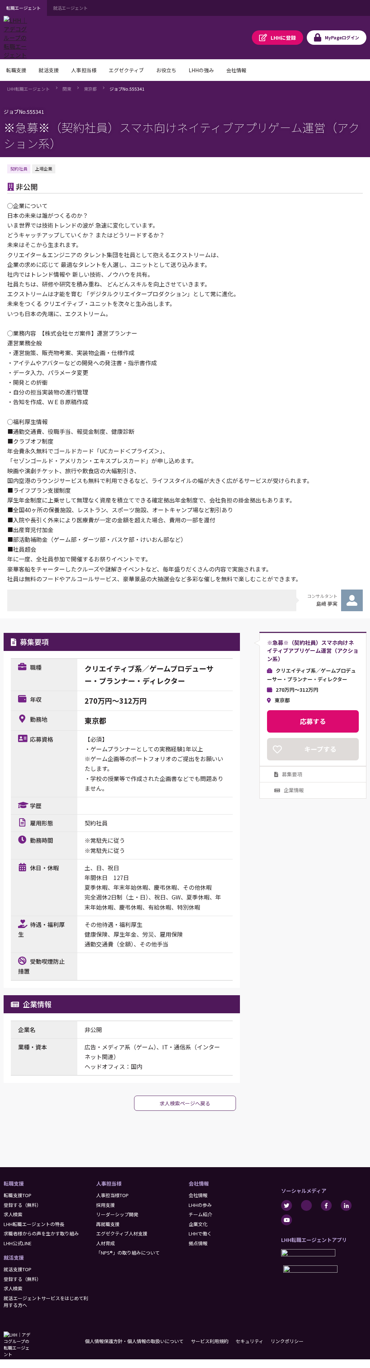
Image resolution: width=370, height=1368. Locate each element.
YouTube (286, 1219)
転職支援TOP (17, 1195)
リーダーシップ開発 (117, 1214)
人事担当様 (108, 1183)
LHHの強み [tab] (201, 70)
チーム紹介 (200, 1214)
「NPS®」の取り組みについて (128, 1252)
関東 (67, 89)
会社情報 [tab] (236, 70)
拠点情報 (198, 1243)
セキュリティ (249, 1341)
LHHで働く (200, 1233)
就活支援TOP (17, 1269)
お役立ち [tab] (166, 70)
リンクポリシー (287, 1341)
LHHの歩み (200, 1204)
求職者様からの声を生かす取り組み (41, 1233)
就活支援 (14, 1257)
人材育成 (105, 1243)
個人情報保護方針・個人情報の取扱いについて (134, 1341)
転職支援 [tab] (16, 70)
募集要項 (292, 774)
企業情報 (294, 790)
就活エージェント (70, 8)
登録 (283, 37)
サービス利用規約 (209, 1341)
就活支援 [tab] (49, 70)
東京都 (90, 89)
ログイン (342, 37)
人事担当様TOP (112, 1195)
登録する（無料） (22, 1204)
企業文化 (198, 1224)
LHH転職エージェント (28, 89)
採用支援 (105, 1204)
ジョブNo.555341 (127, 89)
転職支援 (14, 1183)
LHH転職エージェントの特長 (34, 1224)
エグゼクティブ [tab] (126, 70)
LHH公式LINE (17, 1243)
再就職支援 (108, 1224)
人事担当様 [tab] (83, 70)
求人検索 (13, 1214)
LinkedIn (346, 1205)
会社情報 (199, 1183)
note (306, 1205)
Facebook (326, 1205)
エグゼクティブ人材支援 (121, 1233)
